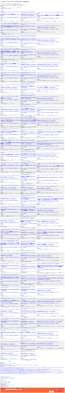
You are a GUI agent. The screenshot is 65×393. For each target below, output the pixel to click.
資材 (18, 388)
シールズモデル (17, 369)
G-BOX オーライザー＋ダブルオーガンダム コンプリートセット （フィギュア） (29, 40)
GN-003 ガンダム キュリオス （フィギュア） (10, 109)
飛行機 (3, 388)
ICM (9, 367)
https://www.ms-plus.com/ (3, 383)
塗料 (16, 388)
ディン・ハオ (21, 370)
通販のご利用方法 (61, 388)
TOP (1, 389)
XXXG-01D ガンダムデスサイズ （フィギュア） (47, 75)
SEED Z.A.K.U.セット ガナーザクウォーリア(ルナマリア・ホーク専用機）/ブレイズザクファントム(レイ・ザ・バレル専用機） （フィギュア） (50, 266)
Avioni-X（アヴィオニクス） (15, 367)
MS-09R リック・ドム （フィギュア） (9, 187)
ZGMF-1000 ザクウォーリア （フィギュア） (46, 311)
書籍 (22, 388)
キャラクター (11, 388)
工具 (17, 388)
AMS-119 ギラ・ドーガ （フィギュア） (45, 210)
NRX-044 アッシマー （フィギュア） (28, 278)
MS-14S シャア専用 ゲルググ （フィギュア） (46, 221)
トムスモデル (39, 370)
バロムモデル (7, 371)
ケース (20, 388)
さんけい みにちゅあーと (8, 369)
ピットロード (34, 371)
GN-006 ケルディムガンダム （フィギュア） (46, 40)
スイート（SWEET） (37, 369)
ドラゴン (42, 370)
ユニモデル (1, 373)
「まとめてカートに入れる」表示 (7, 8)
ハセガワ (1, 371)
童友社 (24, 370)
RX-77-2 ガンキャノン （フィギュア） (45, 343)
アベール (32, 367)
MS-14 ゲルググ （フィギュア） (7, 177)
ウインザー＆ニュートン (51, 367)
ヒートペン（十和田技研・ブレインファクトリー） (22, 371)
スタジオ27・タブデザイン (47, 369)
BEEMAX (30, 371)
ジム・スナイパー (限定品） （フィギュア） (46, 87)
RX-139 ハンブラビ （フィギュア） (44, 255)
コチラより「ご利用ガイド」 (13, 363)
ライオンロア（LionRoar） (10, 373)
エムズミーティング (7, 376)
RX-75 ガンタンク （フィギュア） (8, 343)
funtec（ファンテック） (44, 371)
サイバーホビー (2, 369)
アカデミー (23, 367)
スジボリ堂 (42, 369)
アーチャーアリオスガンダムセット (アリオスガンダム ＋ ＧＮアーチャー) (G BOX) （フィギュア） (10, 39)
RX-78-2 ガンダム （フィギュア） (44, 188)
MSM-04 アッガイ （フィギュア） (44, 290)
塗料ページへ (2, 365)
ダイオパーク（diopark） (3, 370)
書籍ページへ (2, 366)
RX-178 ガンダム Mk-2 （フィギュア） (29, 310)
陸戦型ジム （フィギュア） (6, 98)
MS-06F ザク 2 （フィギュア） (27, 187)
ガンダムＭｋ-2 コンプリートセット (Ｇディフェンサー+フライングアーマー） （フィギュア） (10, 278)
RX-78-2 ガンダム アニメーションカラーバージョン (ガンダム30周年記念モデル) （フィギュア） (10, 26)
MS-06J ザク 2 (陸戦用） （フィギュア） (45, 244)
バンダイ (2, 17)
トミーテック (35, 370)
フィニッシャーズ (49, 371)
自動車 (6, 388)
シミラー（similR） (27, 369)
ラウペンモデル (20, 373)
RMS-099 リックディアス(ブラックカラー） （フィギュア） (49, 301)
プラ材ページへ (10, 365)
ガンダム (14, 388)
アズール (26, 367)
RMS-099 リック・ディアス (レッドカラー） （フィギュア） (49, 321)
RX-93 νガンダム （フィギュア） (7, 220)
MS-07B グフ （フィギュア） (7, 255)
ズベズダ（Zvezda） (58, 369)
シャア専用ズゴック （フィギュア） (28, 301)
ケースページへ (14, 365)
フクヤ (63, 371)
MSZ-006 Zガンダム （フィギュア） (28, 266)
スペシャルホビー (53, 369)
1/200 (2, 10)
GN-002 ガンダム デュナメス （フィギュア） (46, 120)
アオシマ (20, 367)
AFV (1, 388)
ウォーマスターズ (59, 367)
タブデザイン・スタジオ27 (13, 370)
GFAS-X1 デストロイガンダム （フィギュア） (46, 154)
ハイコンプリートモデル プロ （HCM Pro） (11, 17)
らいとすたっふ (16, 373)
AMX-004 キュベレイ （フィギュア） (8, 198)
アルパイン (35, 367)
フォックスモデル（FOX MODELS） (57, 371)
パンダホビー (13, 371)
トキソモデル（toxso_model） (29, 370)
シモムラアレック (32, 369)
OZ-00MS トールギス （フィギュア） (28, 64)
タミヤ (18, 370)
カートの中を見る (56, 391)
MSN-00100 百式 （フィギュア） (27, 321)
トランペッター (45, 370)
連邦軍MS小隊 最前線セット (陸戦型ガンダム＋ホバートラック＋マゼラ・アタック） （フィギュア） (10, 52)
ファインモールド (38, 371)
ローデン (29, 373)
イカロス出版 (43, 367)
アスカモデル (29, 367)
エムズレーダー (2, 376)
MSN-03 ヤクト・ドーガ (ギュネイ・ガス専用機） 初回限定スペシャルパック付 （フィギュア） (10, 244)
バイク (8, 388)
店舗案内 (60, 391)
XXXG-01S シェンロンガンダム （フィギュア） (47, 52)
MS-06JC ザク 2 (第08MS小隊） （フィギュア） (10, 154)
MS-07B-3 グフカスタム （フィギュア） (9, 87)
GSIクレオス (13, 369)
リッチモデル (24, 373)
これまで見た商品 (51, 391)
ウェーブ (55, 367)
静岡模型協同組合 (21, 369)
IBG (10, 367)
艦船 (4, 388)
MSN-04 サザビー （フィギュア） (28, 232)
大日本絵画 (8, 370)
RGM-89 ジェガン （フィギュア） (28, 131)
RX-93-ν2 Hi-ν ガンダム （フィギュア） (45, 98)
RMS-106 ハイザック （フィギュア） (28, 255)
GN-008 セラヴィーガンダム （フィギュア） (46, 27)
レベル (27, 373)
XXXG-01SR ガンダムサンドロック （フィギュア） (48, 64)
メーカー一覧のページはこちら (4, 367)
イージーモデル (39, 367)
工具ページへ (6, 365)
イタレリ (46, 367)
